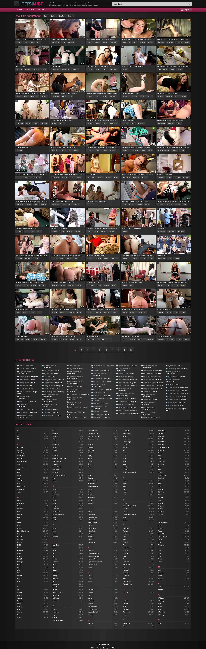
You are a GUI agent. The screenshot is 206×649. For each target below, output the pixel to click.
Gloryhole (91, 450)
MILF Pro (107, 378)
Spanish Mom (162, 475)
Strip (62, 150)
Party (124, 536)
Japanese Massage (94, 556)
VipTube (54, 150)
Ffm (53, 567)
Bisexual (20, 550)
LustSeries (133, 407)
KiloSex (55, 409)
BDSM (187, 42)
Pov (124, 567)
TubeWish (132, 398)
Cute (35, 204)
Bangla (19, 506)
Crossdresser (56, 461)
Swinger (160, 514)
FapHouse (55, 69)
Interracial (91, 536)
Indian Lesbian (92, 523)
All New (19, 10)
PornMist (33, 3)
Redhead (111, 231)
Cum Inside (56, 469)
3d (18, 436)
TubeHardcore (121, 390)
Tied (159, 548)
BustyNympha (96, 408)
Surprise (160, 506)
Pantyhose (126, 534)
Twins (160, 562)
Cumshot (55, 472)
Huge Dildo (91, 497)
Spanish (160, 472)
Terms (99, 648)
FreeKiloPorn (170, 381)
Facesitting (55, 545)
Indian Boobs (92, 520)
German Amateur (57, 620)
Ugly (159, 570)
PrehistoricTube (22, 417)
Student (176, 258)
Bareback (20, 509)
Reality (144, 177)
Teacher (160, 528)
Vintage (64, 177)
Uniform (177, 204)
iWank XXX (34, 409)
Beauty (19, 528)
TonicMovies (22, 398)
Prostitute (126, 576)
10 (131, 350)
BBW (143, 150)
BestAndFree (46, 368)
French (69, 231)
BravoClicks (184, 393)
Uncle (160, 576)
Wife (159, 609)
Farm (54, 550)
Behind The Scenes (23, 531)
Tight (75, 258)
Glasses (90, 447)
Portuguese (126, 564)
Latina (143, 258)
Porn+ (79, 366)
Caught (19, 598)
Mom (32, 42)
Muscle (125, 469)
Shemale (161, 444)
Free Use (55, 587)
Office (125, 503)
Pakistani (126, 528)
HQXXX (180, 366)
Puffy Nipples (127, 581)
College (68, 258)
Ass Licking (21, 486)
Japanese (71, 312)
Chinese (19, 609)
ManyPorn (133, 383)
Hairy (89, 475)
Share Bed (161, 439)
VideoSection (162, 69)
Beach (62, 231)
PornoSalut (158, 389)
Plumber (125, 553)
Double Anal (56, 511)
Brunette (71, 42)
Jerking (90, 567)
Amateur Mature (22, 461)
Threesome (149, 339)
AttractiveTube (47, 401)
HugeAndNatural (72, 378)
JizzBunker (55, 96)
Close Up (55, 433)
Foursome (55, 584)
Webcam (97, 42)
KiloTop (55, 412)
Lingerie (90, 615)
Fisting (150, 42)
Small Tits (161, 461)
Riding (97, 150)
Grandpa (90, 453)
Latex (89, 595)
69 (18, 439)
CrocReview (85, 394)
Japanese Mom (92, 559)
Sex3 (53, 377)
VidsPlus (106, 371)
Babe (79, 339)
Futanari (55, 601)
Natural (125, 481)
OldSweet (83, 386)
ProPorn (19, 231)
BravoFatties (146, 409)
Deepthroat (55, 495)
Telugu (160, 539)
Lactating (90, 589)
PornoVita (33, 380)
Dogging (174, 150)
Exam (54, 534)
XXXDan (19, 150)
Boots (19, 564)
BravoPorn (55, 177)
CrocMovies (159, 383)
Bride (25, 42)
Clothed (54, 436)
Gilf (89, 442)
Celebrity (20, 601)
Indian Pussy (92, 528)
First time (170, 42)
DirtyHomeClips (47, 396)
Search (189, 4)
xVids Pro (107, 395)
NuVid (89, 42)
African (19, 450)
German (54, 617)
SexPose (131, 374)
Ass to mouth (142, 312)
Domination (65, 69)
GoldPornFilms (96, 375)
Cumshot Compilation (59, 475)
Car (18, 589)
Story (160, 495)
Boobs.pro (108, 381)
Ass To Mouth (21, 489)
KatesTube (126, 42)
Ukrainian (161, 573)
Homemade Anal (93, 486)
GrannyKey (59, 415)
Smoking (161, 464)
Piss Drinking (127, 548)
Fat (53, 553)
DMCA (113, 648)
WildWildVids (71, 391)
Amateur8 (126, 258)
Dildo (54, 500)
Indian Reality (92, 531)
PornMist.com (103, 644)
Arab (18, 472)
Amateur (183, 96)
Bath (134, 42)
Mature (106, 285)
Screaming (161, 430)
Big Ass (19, 534)
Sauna (125, 626)
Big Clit (19, 536)
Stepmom (161, 489)
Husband (90, 503)
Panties (125, 531)
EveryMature (146, 414)
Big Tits (19, 542)
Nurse (125, 492)
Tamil (160, 525)
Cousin (54, 453)
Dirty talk (27, 177)
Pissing (125, 550)
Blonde (32, 312)
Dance (54, 489)
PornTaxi (106, 414)
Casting (104, 96)
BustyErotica (121, 371)
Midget (125, 447)
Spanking (161, 478)
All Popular (30, 10)
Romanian (126, 609)
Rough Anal (126, 612)
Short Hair (161, 450)
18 (18, 433)
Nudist (125, 486)
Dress (28, 123)
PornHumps (134, 413)
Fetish (105, 42)
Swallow (160, 509)
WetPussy (182, 399)
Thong (68, 150)
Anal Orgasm (21, 467)
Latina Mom (91, 601)
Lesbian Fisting (92, 606)
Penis (124, 539)
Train (61, 258)
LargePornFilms (22, 374)
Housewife (91, 495)
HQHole (56, 374)
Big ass (112, 150)
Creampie (177, 177)
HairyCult (82, 369)
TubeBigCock (170, 374)
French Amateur (57, 592)
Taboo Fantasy (162, 523)
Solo (25, 96)
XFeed (19, 42)
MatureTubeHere (163, 150)
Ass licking (170, 339)
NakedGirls (183, 390)
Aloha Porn (133, 366)
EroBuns (56, 371)
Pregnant (126, 570)
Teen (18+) (113, 42)
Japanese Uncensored (95, 562)
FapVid (30, 389)
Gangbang (55, 612)
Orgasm (125, 511)
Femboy (55, 559)
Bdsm (19, 523)
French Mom (56, 595)
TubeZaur (33, 369)
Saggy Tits (126, 623)
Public (116, 177)
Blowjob (19, 559)
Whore (160, 606)
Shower (160, 453)
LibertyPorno (145, 404)
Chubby (19, 612)
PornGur (31, 386)
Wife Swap (161, 612)
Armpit (19, 475)
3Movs (54, 258)
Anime (19, 469)
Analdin (54, 339)
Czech (44, 69)
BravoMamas (71, 374)
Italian (90, 539)
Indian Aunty (91, 514)
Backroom (20, 503)
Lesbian (168, 312)
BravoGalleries (96, 386)
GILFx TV (107, 392)
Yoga (159, 623)
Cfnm (19, 603)
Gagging (27, 69)
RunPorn (161, 42)
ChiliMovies (158, 371)
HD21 (18, 312)
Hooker (90, 489)
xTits (124, 204)
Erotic (71, 177)
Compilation (56, 444)
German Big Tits (93, 433)
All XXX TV (133, 410)
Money (29, 204)
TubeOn (90, 123)
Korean (90, 581)
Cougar (54, 447)
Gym (89, 464)
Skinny (186, 339)
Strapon (36, 69)
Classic (19, 617)
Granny (179, 69)
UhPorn (154, 399)
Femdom (74, 69)
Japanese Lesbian (93, 553)
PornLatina (126, 177)
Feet (69, 204)
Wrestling (161, 615)
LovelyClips (35, 377)
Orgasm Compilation (129, 514)
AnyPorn (90, 96)
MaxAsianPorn (71, 399)
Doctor (54, 503)
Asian (19, 478)
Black (19, 553)
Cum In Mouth (56, 467)
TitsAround (182, 377)
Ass (38, 42)
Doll (26, 231)
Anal (109, 339)
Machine (90, 623)
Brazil (19, 567)
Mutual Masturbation (129, 472)
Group (90, 461)
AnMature (107, 417)
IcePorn (160, 96)
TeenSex (180, 406)
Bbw (18, 520)
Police (125, 556)
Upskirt (160, 578)
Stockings (161, 492)
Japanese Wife (92, 564)
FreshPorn (58, 383)
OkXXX (19, 177)
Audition (19, 492)
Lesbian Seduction (93, 612)
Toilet (160, 553)
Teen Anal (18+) (163, 536)
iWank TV (33, 366)
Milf (124, 450)
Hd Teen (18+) (92, 481)
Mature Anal (126, 439)
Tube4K (154, 392)
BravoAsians (71, 404)
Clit (53, 430)
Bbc (18, 517)
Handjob (185, 177)
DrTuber (125, 123)
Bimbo (19, 548)
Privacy (105, 648)
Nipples (125, 483)
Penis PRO (183, 396)
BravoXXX (157, 374)
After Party (20, 453)
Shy (159, 456)
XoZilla (160, 312)
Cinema (19, 615)
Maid (89, 626)
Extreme (55, 536)
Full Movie (55, 598)
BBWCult (156, 417)
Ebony (54, 528)
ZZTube (105, 403)
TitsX (177, 384)
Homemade (63, 339)
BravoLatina (184, 387)
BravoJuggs (159, 386)
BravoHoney (184, 369)
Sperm (160, 481)
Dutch (54, 520)
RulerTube (33, 412)
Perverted (126, 542)
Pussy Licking (127, 584)
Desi (97, 96)
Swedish (100, 177)
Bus (18, 581)
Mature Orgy (127, 442)
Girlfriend (28, 258)
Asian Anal (20, 481)
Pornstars (126, 562)
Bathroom (142, 42)
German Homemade (94, 436)
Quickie (125, 592)
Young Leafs (60, 380)
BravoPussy (60, 392)
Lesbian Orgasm (93, 609)
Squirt (96, 231)
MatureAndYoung (72, 383)
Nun (124, 489)
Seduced (161, 436)
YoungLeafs (60, 386)
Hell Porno (83, 417)
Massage (175, 285)
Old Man (125, 509)
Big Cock (20, 539)
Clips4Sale (161, 258)
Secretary (136, 150)
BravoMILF (158, 377)
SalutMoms (158, 380)
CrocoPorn (133, 401)
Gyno (89, 467)
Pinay (124, 545)
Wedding (161, 601)
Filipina (132, 312)
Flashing (55, 578)
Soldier (160, 467)
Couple (54, 450)
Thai (159, 542)
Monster (125, 467)
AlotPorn (19, 69)
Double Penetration (58, 514)
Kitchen (90, 578)
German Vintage (93, 439)
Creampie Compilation (59, 458)
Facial (147, 204)
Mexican (125, 444)
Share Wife (161, 442)
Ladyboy (90, 592)
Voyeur (160, 589)
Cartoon (19, 592)
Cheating (139, 204)
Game (54, 609)
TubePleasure (22, 406)
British (182, 150)
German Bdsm (92, 430)
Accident (20, 447)
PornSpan (33, 383)
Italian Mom (91, 542)
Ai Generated (21, 456)
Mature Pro (133, 380)
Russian (125, 615)
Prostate (125, 573)
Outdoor (77, 231)
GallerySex (133, 386)
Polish (125, 559)
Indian (90, 511)
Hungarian (91, 500)
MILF (63, 42)
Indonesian (91, 534)
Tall (168, 285)
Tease (172, 69)
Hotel (89, 492)
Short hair (136, 177)
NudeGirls (182, 403)
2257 (92, 648)
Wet (159, 603)
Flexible (54, 581)
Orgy (124, 517)
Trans (160, 559)
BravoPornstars (146, 368)
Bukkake (20, 578)
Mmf (124, 458)
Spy (159, 483)
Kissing (90, 576)
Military (125, 453)
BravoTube (59, 389)
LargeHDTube (46, 406)
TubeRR (130, 377)
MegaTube (55, 42)
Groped (90, 458)
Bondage (179, 42)
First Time (55, 573)
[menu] (16, 3)
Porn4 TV (33, 401)
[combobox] (152, 4)
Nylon (124, 495)
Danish (54, 492)
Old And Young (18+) (129, 506)
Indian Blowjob (92, 517)
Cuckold (55, 464)
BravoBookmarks (122, 395)
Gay (53, 615)
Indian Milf (91, 525)
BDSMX (90, 69)
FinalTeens (108, 389)
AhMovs (106, 411)
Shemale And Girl (163, 447)
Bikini (19, 545)
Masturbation (34, 96)
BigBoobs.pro (146, 396)
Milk (124, 456)
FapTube (131, 404)
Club (63, 204)
